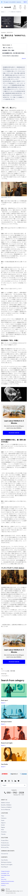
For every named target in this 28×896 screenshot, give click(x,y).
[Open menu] (2, 7)
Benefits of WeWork (6, 805)
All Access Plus (5, 847)
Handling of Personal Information (7, 881)
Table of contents (6, 45)
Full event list (4, 853)
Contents (4, 857)
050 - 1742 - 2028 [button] (15, 792)
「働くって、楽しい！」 (7, 47)
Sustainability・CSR (5, 873)
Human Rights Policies (5, 875)
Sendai (3, 825)
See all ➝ (3, 702)
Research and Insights (6, 864)
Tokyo (2, 816)
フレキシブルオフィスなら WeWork (10, 55)
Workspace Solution (6, 862)
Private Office (4, 840)
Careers (2, 877)
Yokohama (3, 818)
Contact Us (3, 885)
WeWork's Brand (5, 802)
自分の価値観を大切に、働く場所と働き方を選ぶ (13, 53)
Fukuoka (3, 834)
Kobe (2, 829)
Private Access (5, 842)
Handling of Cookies (5, 883)
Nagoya (3, 827)
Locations (4, 813)
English (4, 785)
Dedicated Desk (5, 845)
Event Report (4, 867)
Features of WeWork (6, 807)
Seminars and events (7, 850)
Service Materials (5, 809)
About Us (4, 799)
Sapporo (3, 822)
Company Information (5, 871)
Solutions (4, 837)
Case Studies (4, 860)
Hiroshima (3, 832)
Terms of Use (3, 879)
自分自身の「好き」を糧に (8, 50)
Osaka (2, 820)
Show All (24, 58)
